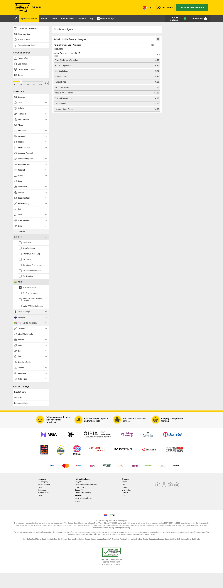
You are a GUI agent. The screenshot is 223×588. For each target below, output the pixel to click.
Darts (197, 539)
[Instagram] (164, 485)
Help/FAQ (78, 482)
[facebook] (157, 485)
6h (34, 85)
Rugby (146, 539)
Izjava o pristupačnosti (83, 498)
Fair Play (78, 496)
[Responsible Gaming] (70, 434)
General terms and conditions (86, 485)
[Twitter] (170, 485)
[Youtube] (176, 485)
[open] (111, 557)
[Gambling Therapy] (126, 434)
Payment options (44, 493)
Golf (193, 539)
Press (40, 487)
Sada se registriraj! (192, 7)
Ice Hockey (131, 539)
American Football (119, 539)
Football (32, 539)
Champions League (157, 539)
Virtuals (125, 493)
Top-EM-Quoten (61, 539)
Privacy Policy (80, 487)
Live (123, 485)
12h (40, 85)
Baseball (177, 539)
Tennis (88, 539)
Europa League (97, 539)
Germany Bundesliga (76, 539)
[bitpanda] (107, 465)
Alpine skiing (186, 539)
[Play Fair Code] (148, 434)
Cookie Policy (80, 490)
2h (21, 85)
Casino (124, 487)
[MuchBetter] (121, 465)
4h (28, 85)
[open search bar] (16, 18)
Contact (41, 496)
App (123, 496)
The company (43, 482)
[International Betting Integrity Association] (97, 434)
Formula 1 (107, 539)
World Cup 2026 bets (45, 539)
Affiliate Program (44, 485)
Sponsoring (42, 490)
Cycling (139, 539)
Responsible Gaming (83, 493)
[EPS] (93, 465)
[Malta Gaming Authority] (49, 434)
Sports (124, 482)
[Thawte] (173, 434)
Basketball (169, 539)
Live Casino (126, 490)
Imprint (77, 501)
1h (14, 85)
